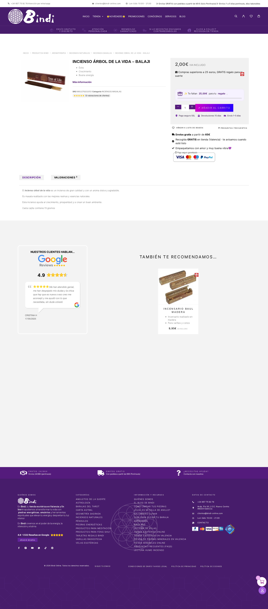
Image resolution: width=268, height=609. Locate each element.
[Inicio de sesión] (243, 16)
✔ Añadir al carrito (214, 107)
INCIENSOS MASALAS (102, 53)
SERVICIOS (170, 16)
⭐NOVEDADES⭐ (116, 16)
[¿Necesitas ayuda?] (178, 473)
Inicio (26, 53)
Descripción (31, 177)
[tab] (31, 177)
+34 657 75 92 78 (19, 3)
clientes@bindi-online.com (108, 3)
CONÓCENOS (155, 16)
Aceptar (178, 604)
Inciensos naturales (79, 53)
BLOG (182, 16)
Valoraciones (65, 177)
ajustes (157, 605)
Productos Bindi (40, 53)
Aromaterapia (59, 53)
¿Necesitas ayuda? (196, 471)
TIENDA (96, 16)
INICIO (86, 16)
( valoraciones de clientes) (97, 95)
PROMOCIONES (136, 16)
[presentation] (32, 412)
